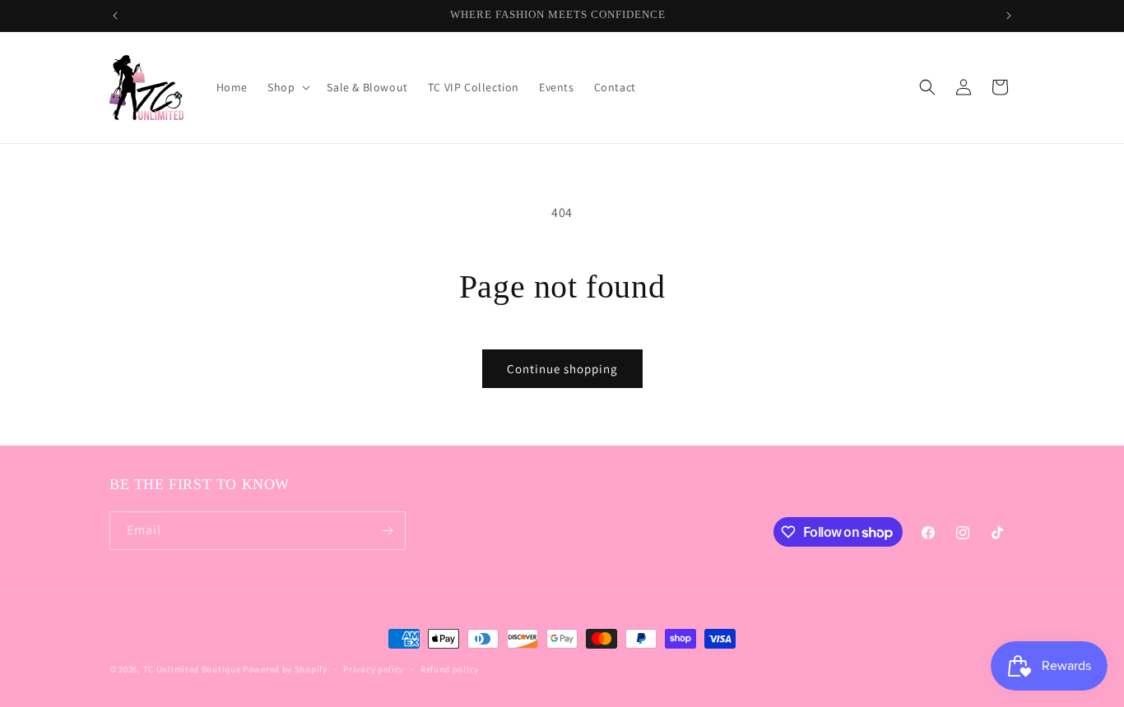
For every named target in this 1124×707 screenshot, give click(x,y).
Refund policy (449, 669)
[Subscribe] (387, 530)
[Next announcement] (1009, 15)
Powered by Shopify (285, 669)
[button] (287, 87)
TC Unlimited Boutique (192, 669)
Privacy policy (373, 669)
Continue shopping (562, 369)
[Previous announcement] (115, 15)
